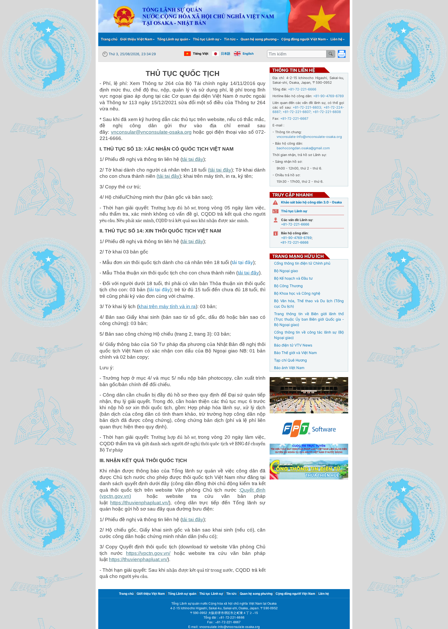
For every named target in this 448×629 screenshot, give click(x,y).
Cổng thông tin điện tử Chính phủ (302, 263)
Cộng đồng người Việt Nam (303, 39)
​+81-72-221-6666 (231, 617)
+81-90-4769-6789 (296, 238)
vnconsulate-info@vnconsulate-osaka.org (229, 626)
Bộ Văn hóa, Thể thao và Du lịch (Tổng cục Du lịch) (309, 303)
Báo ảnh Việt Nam (289, 367)
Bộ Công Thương (288, 286)
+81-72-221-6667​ (228, 622)
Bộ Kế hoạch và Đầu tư (293, 278)
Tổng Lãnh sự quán (172, 39)
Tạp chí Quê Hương (290, 360)
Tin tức (230, 39)
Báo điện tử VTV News (293, 345)
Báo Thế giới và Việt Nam (295, 352)
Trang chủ (109, 39)
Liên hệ (336, 39)
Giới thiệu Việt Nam (136, 39)
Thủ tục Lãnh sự (206, 39)
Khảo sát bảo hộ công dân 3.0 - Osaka (311, 202)
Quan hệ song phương (259, 39)
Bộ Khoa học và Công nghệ (297, 293)
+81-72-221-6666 (295, 224)
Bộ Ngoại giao (286, 270)
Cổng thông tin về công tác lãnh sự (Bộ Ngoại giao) (309, 335)
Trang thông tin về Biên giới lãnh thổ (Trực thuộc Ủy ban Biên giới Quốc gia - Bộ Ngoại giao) (309, 319)
